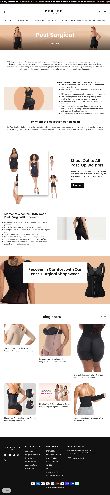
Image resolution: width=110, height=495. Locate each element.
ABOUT (73, 21)
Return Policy (30, 458)
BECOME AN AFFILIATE (97, 21)
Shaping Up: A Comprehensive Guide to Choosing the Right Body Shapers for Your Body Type (54, 405)
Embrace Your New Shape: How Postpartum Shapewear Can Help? (53, 360)
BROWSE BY (9, 21)
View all (102, 316)
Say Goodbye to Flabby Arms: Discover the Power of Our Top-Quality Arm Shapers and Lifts (19, 349)
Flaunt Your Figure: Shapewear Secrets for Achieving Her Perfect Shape (20, 419)
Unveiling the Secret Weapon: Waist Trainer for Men (88, 419)
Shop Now (55, 43)
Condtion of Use (31, 465)
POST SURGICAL (53, 21)
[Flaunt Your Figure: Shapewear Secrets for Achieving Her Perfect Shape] (20, 399)
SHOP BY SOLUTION (24, 21)
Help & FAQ (29, 468)
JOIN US (65, 21)
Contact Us (29, 451)
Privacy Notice (30, 461)
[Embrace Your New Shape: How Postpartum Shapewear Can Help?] (55, 340)
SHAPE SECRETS (82, 21)
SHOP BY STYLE (39, 21)
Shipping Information (32, 454)
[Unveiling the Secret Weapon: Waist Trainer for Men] (90, 399)
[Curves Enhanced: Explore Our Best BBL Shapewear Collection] (90, 348)
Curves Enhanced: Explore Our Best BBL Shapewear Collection (88, 376)
